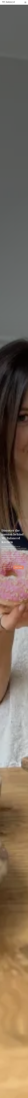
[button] (25, 2)
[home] (8, 2)
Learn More (6, 567)
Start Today (18, 567)
